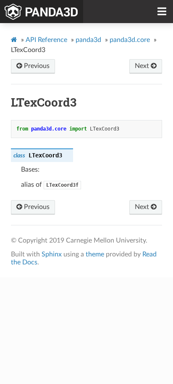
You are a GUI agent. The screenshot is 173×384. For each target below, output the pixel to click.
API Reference (46, 40)
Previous (36, 66)
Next (143, 66)
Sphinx (52, 254)
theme (95, 254)
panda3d (88, 40)
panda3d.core (130, 40)
